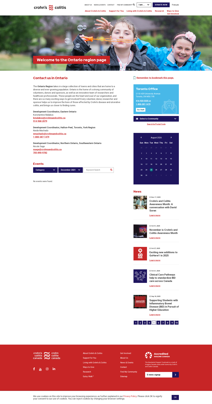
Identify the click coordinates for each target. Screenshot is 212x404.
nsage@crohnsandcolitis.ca (47, 149)
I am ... (142, 5)
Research (159, 11)
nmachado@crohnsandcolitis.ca (49, 133)
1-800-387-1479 (41, 137)
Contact (110, 5)
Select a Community (149, 119)
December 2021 (68, 170)
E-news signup (153, 375)
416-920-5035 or (143, 101)
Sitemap (123, 376)
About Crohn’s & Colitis (95, 11)
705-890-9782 (40, 152)
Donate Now (161, 5)
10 (176, 323)
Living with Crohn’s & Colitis (139, 11)
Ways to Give (173, 11)
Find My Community (124, 5)
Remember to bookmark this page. (155, 77)
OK (175, 397)
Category (40, 170)
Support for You (116, 11)
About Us (88, 5)
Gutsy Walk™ (88, 376)
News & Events (100, 5)
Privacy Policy (130, 396)
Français (175, 5)
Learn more (154, 215)
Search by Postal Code (156, 124)
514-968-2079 (40, 121)
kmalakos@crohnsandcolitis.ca (49, 118)
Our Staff (140, 110)
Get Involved (173, 14)
